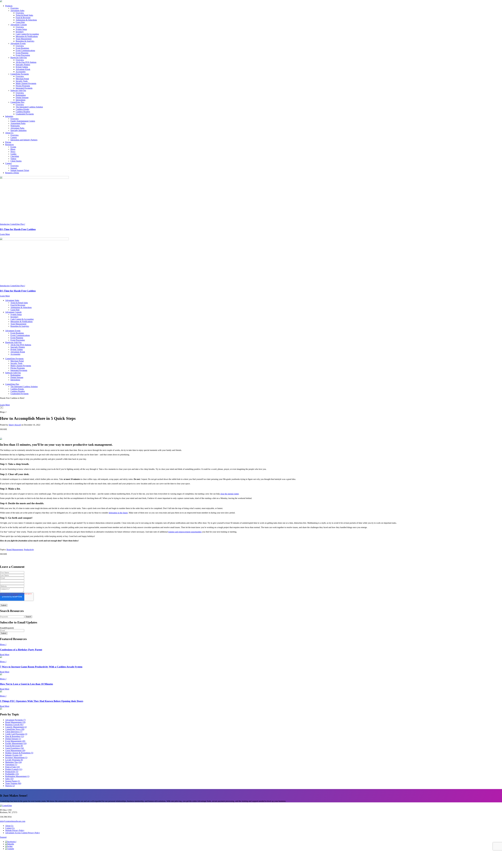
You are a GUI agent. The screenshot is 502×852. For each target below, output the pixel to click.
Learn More (5, 405)
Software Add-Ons (18, 90)
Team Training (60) (13, 783)
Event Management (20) (15, 741)
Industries (9, 116)
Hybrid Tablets (22, 67)
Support (13, 168)
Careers (13, 137)
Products (8, 6)
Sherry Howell (15, 425)
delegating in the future (118, 513)
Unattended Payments (25, 114)
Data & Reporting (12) (14, 736)
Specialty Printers (23, 64)
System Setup (21, 29)
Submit (3, 633)
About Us (9, 133)
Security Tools (22, 81)
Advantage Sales (17, 10)
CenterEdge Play (17, 102)
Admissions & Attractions (26, 20)
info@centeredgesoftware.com (12, 821)
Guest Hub (20, 22)
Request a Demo (12, 173)
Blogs (12, 149)
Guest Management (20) (15, 750)
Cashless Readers (23, 112)
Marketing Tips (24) (13, 762)
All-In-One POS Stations (26, 62)
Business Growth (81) (14, 724)
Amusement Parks (17, 123)
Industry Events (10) (13, 755)
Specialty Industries (18, 130)
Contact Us (10, 828)
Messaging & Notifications (27, 36)
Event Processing (23, 55)
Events (13, 147)
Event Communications (25, 50)
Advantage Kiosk (23, 69)
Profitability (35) (12, 774)
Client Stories (16, 161)
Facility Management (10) (16, 743)
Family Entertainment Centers (22, 121)
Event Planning (22, 53)
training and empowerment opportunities (185, 532)
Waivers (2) (10, 786)
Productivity (29, 549)
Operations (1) (11, 764)
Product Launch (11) (13, 769)
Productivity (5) (11, 771)
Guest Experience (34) (14, 748)
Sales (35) (9, 779)
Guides (13, 154)
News (12, 151)
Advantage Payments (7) (15, 720)
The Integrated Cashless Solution (29, 107)
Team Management (24, 39)
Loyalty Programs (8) (14, 760)
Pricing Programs (23, 86)
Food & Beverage (23, 17)
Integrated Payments (24, 88)
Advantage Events (18, 43)
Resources (9, 144)
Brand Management (15, 549)
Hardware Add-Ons (18, 57)
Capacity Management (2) (16, 727)
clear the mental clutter (229, 494)
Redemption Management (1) (17, 776)
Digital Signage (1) (13, 739)
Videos (13, 159)
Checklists (14, 156)
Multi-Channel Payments (26, 83)
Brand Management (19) (15, 722)
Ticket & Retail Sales (24, 15)
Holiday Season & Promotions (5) (19, 753)
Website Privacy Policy (14, 830)
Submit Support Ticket (19, 170)
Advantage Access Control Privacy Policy (22, 833)
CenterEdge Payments (19, 74)
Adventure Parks (17, 128)
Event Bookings (22, 48)
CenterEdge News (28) (14, 729)
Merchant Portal (22, 79)
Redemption (21, 95)
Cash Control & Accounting (27, 34)
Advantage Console (18, 25)
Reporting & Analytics (25, 41)
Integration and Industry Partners (23, 140)
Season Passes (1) (12, 781)
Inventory (20, 32)
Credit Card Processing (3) (16, 734)
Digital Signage (22, 97)
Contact (8, 163)
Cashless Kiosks (22, 109)
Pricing (8, 142)
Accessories (20, 72)
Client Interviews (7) (13, 732)
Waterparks (15, 126)
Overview (14, 8)
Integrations (20, 100)
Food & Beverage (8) (14, 746)
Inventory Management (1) (16, 757)
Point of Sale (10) (12, 767)
